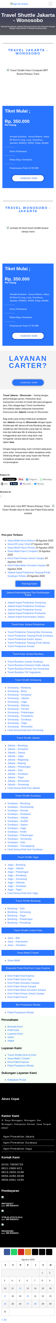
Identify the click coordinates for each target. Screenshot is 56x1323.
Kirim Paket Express (18, 1062)
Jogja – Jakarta (15, 868)
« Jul (4, 1319)
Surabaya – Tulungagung (20, 846)
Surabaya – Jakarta (17, 817)
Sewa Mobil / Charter (18, 1058)
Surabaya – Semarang (19, 839)
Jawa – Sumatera (16, 945)
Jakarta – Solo (15, 770)
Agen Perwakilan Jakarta (18, 1136)
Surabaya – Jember (17, 821)
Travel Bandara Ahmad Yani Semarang (28, 668)
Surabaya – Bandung (18, 803)
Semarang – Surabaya (19, 719)
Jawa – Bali (13, 938)
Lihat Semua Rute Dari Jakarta (23, 788)
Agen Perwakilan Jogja (17, 1148)
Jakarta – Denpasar (17, 749)
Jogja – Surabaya (16, 886)
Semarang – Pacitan (18, 709)
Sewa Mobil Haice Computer (22, 551)
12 (20, 1288)
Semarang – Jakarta (18, 698)
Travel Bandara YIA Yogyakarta (24, 672)
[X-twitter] (35, 1252)
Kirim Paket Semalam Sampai (23, 983)
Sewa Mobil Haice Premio (21, 547)
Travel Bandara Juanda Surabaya (25, 661)
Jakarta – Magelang (17, 759)
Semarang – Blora (17, 691)
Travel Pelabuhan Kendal (20, 646)
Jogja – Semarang (17, 879)
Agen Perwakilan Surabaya (20, 1142)
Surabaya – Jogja (16, 828)
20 (28, 1296)
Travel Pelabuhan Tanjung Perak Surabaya (30, 635)
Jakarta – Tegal (15, 777)
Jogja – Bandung (16, 865)
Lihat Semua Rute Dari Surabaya (25, 849)
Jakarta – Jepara (16, 752)
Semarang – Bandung (19, 687)
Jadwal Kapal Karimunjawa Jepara (26, 617)
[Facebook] (7, 1252)
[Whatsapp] (14, 1252)
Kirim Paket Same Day (19, 979)
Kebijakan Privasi (16, 1080)
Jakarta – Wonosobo (18, 781)
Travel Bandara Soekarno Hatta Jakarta (28, 665)
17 (5, 1296)
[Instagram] (28, 1252)
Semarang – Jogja (17, 702)
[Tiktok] (42, 1252)
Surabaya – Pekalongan (20, 835)
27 (28, 1304)
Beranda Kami (15, 1026)
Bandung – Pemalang (19, 922)
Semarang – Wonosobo (20, 726)
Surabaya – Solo (16, 842)
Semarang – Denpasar (19, 694)
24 (5, 1304)
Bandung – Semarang (19, 912)
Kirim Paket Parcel (17, 997)
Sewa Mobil (13, 960)
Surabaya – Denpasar (19, 814)
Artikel (10, 1041)
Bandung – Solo (16, 908)
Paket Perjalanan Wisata (20, 1012)
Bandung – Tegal (16, 915)
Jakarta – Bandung (17, 745)
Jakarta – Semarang (18, 784)
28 (35, 1304)
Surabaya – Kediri (17, 831)
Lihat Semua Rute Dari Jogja (22, 893)
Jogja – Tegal (14, 889)
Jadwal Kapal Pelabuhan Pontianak (26, 613)
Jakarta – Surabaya (17, 774)
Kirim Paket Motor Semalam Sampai (26, 565)
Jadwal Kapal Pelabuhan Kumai (24, 609)
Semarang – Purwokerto (20, 716)
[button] (50, 3)
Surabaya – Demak (17, 810)
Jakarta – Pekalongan (19, 767)
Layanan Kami (15, 1033)
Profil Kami (13, 1030)
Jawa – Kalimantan (17, 941)
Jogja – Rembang (16, 875)
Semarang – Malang (18, 705)
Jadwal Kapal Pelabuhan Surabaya (26, 606)
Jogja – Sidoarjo (16, 882)
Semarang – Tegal (17, 723)
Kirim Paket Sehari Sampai (21, 986)
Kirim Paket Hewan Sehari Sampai (25, 558)
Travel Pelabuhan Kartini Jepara (24, 639)
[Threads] (49, 1252)
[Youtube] (21, 1252)
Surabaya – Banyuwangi (20, 807)
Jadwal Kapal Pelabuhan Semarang (26, 602)
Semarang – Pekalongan (20, 712)
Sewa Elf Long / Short (18, 544)
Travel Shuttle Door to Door (21, 1055)
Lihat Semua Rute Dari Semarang (25, 730)
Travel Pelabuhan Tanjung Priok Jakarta (28, 642)
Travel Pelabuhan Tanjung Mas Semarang (29, 632)
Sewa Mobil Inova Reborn (21, 540)
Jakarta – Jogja (15, 756)
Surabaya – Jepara (17, 824)
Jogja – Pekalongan (18, 872)
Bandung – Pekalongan (20, 919)
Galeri (10, 1037)
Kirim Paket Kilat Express (20, 976)
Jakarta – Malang (16, 763)
